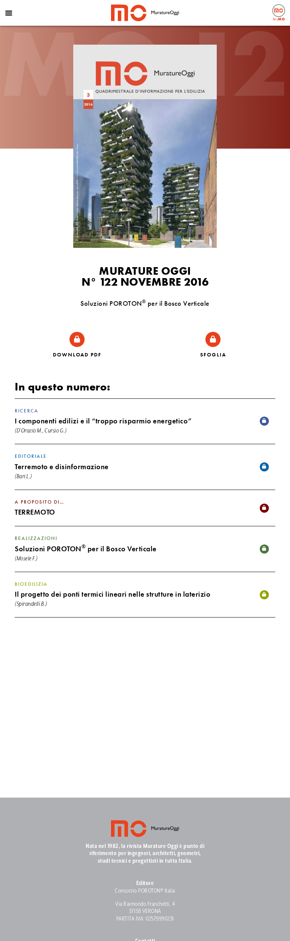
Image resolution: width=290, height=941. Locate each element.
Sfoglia (213, 354)
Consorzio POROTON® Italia (145, 891)
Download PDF (77, 354)
